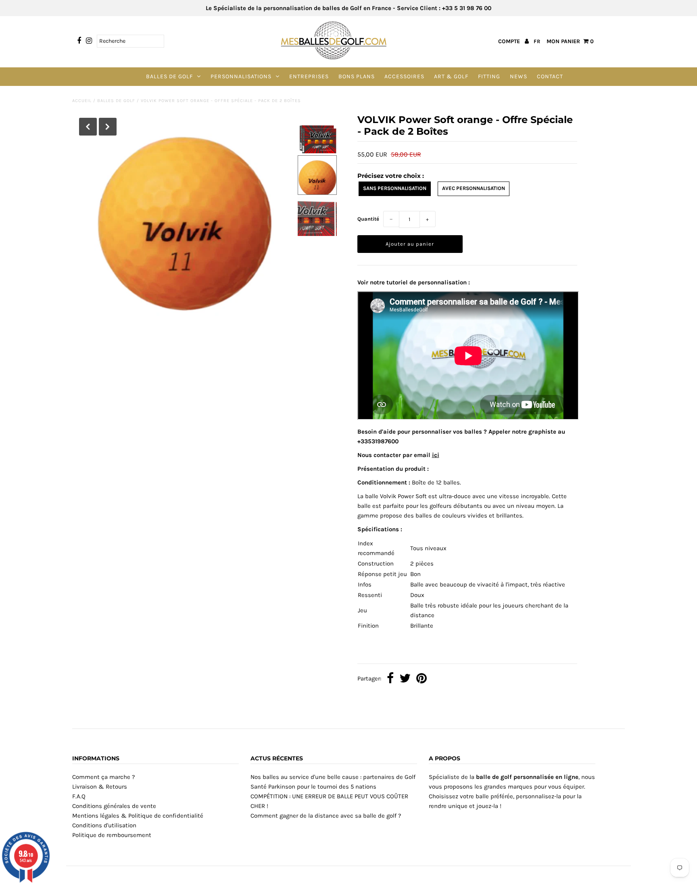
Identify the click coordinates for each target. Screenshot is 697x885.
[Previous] (88, 127)
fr (537, 41)
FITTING (489, 76)
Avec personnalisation (473, 188)
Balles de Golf (169, 76)
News (518, 76)
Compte (510, 41)
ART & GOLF (451, 76)
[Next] (108, 127)
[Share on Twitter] (405, 679)
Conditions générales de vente (114, 806)
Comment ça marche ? (103, 777)
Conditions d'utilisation (104, 825)
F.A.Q (79, 796)
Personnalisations (241, 76)
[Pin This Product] (421, 679)
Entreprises (309, 76)
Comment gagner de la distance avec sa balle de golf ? (325, 815)
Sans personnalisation (394, 188)
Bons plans (356, 76)
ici (435, 455)
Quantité (368, 219)
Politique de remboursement (111, 835)
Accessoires (404, 76)
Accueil (82, 100)
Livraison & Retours (99, 786)
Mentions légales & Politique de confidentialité (137, 815)
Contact (550, 76)
